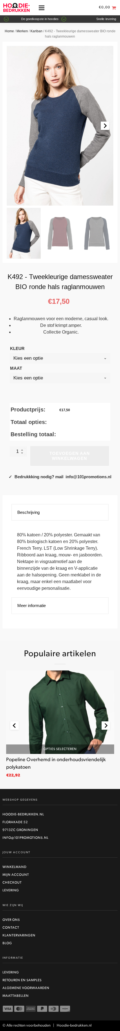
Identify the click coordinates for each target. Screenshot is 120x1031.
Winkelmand (15, 867)
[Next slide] (105, 126)
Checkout (12, 882)
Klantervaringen (19, 935)
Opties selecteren (60, 749)
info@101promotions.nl (26, 838)
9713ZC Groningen (20, 830)
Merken (22, 31)
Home (9, 31)
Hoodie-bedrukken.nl (23, 814)
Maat (16, 368)
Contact (11, 927)
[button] (24, 233)
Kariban (36, 31)
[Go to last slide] (14, 725)
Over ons (11, 920)
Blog (7, 943)
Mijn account (16, 875)
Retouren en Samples (22, 980)
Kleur (17, 348)
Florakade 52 (15, 822)
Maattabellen (16, 996)
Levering (11, 890)
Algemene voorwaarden (26, 988)
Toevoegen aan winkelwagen (69, 456)
